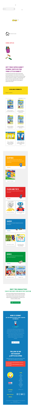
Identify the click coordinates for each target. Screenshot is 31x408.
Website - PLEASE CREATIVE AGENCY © (15, 402)
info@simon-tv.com (20, 389)
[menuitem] (17, 394)
